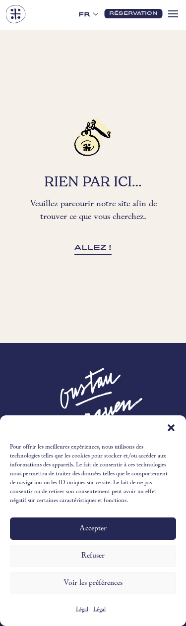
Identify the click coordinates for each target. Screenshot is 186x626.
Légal (82, 609)
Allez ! (93, 247)
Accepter (93, 528)
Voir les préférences (93, 583)
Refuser (93, 556)
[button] (171, 428)
